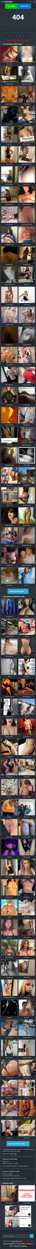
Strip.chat (22, 1213)
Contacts (16, 1246)
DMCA (30, 1241)
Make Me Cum (24, 1218)
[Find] (32, 1236)
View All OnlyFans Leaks (16, 1143)
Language (24, 1246)
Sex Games (11, 6)
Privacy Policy (21, 1243)
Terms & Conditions (9, 1243)
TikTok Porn (24, 6)
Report (25, 1241)
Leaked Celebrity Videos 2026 (18, 40)
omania (7, 2)
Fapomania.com (17, 1241)
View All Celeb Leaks (16, 591)
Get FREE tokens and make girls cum (24, 1209)
